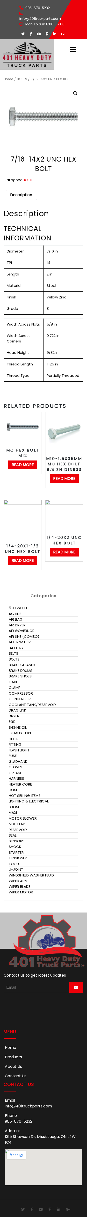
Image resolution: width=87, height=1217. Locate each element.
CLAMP (15, 687)
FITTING (15, 744)
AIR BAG (15, 619)
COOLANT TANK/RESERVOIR (32, 704)
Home (8, 79)
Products (13, 1057)
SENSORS (16, 841)
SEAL (12, 835)
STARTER (16, 852)
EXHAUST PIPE (20, 732)
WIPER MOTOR (21, 892)
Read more (23, 465)
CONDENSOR (20, 698)
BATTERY (16, 647)
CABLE (14, 681)
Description (21, 195)
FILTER (14, 738)
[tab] (21, 195)
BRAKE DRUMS (20, 670)
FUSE (13, 755)
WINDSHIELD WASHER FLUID (31, 875)
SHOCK (15, 846)
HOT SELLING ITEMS (25, 795)
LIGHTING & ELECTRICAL (29, 801)
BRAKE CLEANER (22, 664)
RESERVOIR (18, 829)
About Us (13, 1066)
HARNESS (16, 778)
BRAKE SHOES (20, 676)
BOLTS (22, 79)
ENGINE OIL (18, 727)
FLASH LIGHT (19, 750)
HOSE (13, 789)
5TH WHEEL (18, 607)
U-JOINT (16, 869)
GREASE (15, 772)
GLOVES (15, 767)
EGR (12, 721)
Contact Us (15, 1076)
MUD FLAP (17, 823)
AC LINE (15, 613)
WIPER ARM (18, 880)
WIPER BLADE (19, 886)
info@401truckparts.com (28, 1106)
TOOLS (14, 863)
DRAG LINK (17, 710)
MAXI (13, 812)
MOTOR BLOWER (23, 818)
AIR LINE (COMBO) (24, 636)
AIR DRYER (17, 625)
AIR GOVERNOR (22, 630)
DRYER (14, 716)
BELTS (13, 653)
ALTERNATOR (20, 642)
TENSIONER (18, 858)
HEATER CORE (20, 784)
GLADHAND (18, 761)
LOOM (14, 806)
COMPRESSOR (21, 693)
